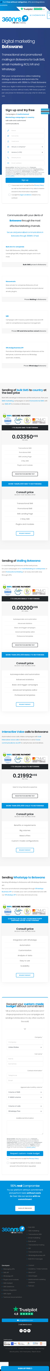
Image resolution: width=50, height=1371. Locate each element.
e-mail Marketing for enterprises (33, 569)
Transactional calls (35, 1252)
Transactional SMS (35, 1234)
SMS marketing (8, 401)
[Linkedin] (29, 1330)
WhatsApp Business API (14, 348)
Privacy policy (29, 1348)
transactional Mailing (14, 572)
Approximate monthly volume (31, 1087)
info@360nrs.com (26, 1320)
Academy (31, 1269)
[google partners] (28, 1344)
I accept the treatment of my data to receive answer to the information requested (25, 1164)
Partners (31, 1286)
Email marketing (34, 1238)
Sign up (25, 180)
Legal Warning (39, 1348)
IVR (7, 316)
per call (25, 779)
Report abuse (36, 1352)
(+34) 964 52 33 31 (38, 15)
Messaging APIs (9, 1269)
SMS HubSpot (7, 1283)
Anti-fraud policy (25, 1352)
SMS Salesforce (8, 1287)
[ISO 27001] (7, 1344)
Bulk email (32, 1241)
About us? (32, 1272)
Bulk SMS (31, 1227)
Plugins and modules (11, 1280)
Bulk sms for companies (15, 247)
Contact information (34, 1071)
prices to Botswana (34, 265)
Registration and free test (25, 474)
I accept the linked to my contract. (26, 196)
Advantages (32, 1276)
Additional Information (25, 1118)
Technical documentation (12, 1297)
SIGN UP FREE (24, 1368)
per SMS (25, 440)
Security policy (14, 1352)
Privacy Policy (39, 185)
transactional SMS (37, 401)
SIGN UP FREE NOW (25, 1208)
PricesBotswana (29, 331)
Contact (31, 1265)
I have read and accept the (24, 1159)
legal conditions (26, 195)
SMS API (8, 404)
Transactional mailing (36, 1245)
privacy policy (10, 176)
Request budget (25, 533)
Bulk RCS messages (35, 1259)
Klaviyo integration (10, 1290)
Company (38, 1037)
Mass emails (10, 281)
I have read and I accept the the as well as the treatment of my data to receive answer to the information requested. (27, 188)
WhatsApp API (10, 895)
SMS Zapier (7, 1294)
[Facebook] (21, 1330)
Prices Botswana (35, 366)
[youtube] (25, 1330)
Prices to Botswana (35, 299)
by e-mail (25, 611)
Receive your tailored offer (25, 495)
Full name (38, 1054)
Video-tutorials (42, 1269)
